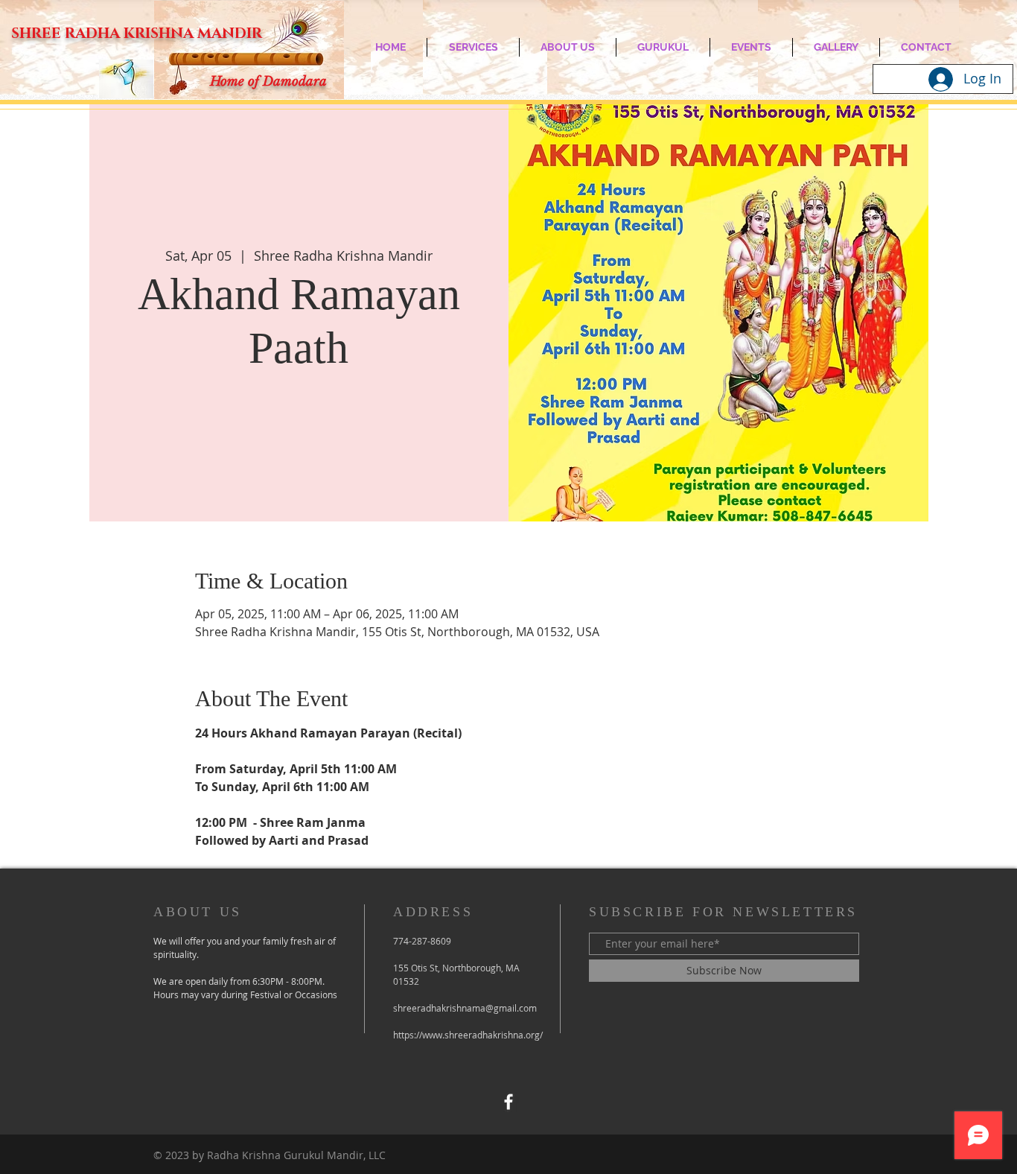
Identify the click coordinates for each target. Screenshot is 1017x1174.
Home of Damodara (268, 81)
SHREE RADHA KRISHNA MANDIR (136, 33)
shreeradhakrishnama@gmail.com (465, 1008)
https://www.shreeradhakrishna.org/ (468, 1035)
